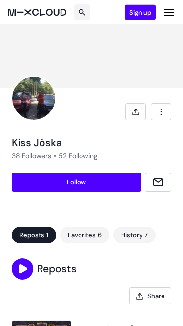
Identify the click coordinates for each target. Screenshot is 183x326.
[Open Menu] (169, 12)
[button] (22, 269)
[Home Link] (37, 12)
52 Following (78, 156)
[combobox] (161, 111)
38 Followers (31, 156)
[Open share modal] (135, 111)
